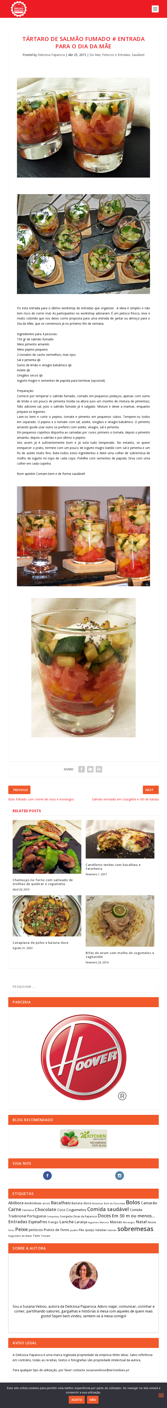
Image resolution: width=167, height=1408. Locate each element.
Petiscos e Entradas (116, 55)
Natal (141, 1221)
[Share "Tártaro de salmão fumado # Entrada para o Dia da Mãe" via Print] (99, 769)
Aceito (76, 1399)
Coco (61, 1210)
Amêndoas (33, 1203)
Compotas (53, 1216)
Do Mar (95, 55)
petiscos (36, 1229)
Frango (53, 1222)
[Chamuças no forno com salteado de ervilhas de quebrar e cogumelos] (47, 847)
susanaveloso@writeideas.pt (107, 1370)
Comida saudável (108, 1209)
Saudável (138, 55)
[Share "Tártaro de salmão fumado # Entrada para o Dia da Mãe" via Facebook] (81, 769)
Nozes (152, 1222)
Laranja (81, 1222)
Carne (14, 1209)
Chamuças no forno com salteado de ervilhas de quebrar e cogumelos (43, 882)
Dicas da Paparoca (85, 1216)
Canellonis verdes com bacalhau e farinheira (113, 867)
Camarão (149, 1202)
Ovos (11, 1230)
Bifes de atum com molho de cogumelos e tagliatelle (120, 955)
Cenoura (28, 1210)
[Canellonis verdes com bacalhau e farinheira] (120, 839)
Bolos (133, 1202)
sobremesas (135, 1228)
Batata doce (81, 1203)
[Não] (161, 1395)
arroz (46, 1203)
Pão (81, 1230)
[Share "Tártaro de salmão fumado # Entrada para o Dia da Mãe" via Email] (90, 769)
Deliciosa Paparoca (51, 55)
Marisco (104, 1222)
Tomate (45, 1235)
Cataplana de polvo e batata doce (40, 943)
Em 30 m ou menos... (133, 1216)
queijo (89, 1230)
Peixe (21, 1229)
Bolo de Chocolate (114, 1203)
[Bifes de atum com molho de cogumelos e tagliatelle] (120, 921)
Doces (104, 1215)
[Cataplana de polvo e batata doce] (47, 915)
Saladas (101, 1230)
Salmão (112, 1230)
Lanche (66, 1221)
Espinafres (37, 1221)
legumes (93, 1222)
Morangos (129, 1222)
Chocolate (45, 1209)
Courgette (66, 1216)
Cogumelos (76, 1209)
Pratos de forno (56, 1230)
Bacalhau (61, 1203)
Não (93, 1399)
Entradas (17, 1222)
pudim (74, 1230)
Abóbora (15, 1202)
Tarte (36, 1236)
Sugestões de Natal (20, 1235)
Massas (116, 1222)
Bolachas (97, 1203)
